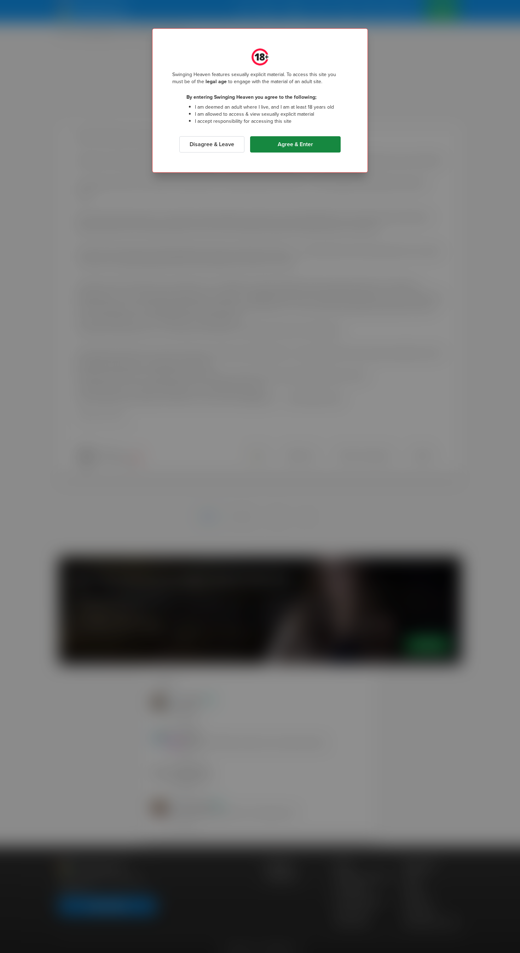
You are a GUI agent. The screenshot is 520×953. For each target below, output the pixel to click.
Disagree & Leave (212, 144)
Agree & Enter (295, 144)
